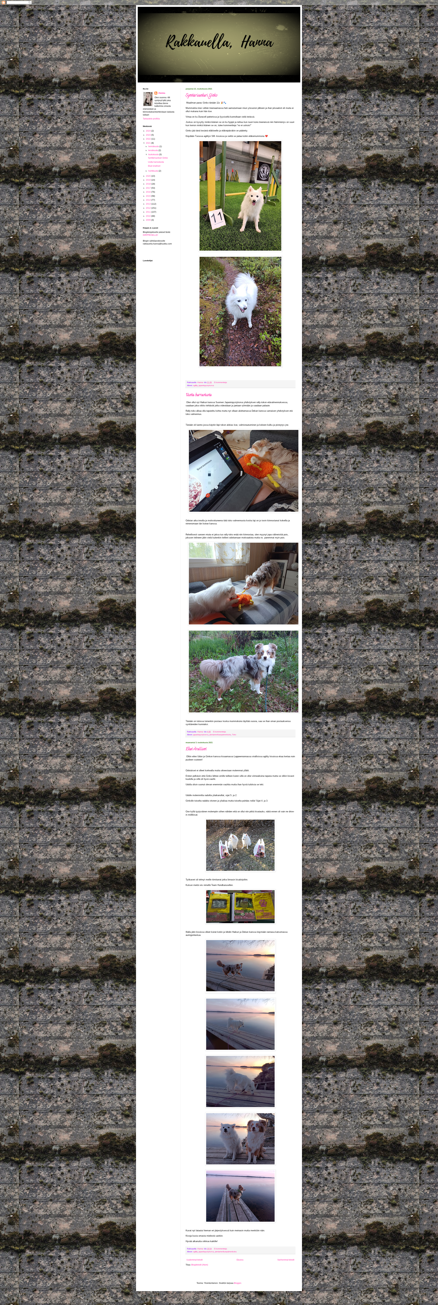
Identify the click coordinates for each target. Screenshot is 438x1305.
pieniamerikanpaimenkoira (220, 735)
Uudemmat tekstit (194, 1260)
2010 (148, 216)
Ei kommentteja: (221, 382)
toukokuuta (153, 154)
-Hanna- (162, 93)
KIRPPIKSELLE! (150, 235)
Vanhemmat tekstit (285, 1260)
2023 (148, 135)
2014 (148, 200)
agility (195, 385)
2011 (148, 212)
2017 (148, 188)
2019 (148, 180)
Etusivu (240, 1260)
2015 (148, 196)
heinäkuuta (153, 146)
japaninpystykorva (206, 385)
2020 (148, 176)
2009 (148, 220)
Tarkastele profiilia (151, 119)
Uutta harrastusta (198, 395)
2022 (148, 139)
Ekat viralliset (196, 749)
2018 (148, 184)
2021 (148, 143)
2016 (148, 192)
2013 (148, 204)
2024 (148, 131)
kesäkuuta (153, 150)
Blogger (237, 1283)
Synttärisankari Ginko (201, 96)
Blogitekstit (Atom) (199, 1265)
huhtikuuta (153, 171)
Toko (234, 735)
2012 (148, 208)
